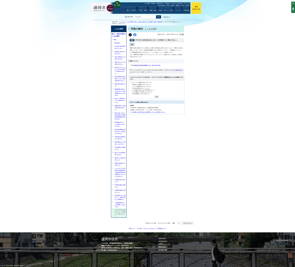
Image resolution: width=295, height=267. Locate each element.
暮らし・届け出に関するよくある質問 (143, 21)
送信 (156, 96)
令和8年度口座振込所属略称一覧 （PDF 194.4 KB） (147, 65)
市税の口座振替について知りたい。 (120, 164)
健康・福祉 (153, 10)
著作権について (162, 228)
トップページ (122, 21)
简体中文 (173, 5)
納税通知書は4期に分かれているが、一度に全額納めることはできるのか (120, 92)
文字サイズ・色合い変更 (177, 3)
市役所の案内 (162, 238)
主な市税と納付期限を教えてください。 (120, 47)
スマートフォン (188, 223)
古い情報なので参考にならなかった (142, 92)
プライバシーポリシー (150, 228)
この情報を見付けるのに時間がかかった (144, 90)
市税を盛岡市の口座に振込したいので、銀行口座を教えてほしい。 (120, 78)
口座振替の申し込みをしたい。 (120, 180)
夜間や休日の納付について (120, 84)
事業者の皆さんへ (160, 3)
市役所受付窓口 (163, 241)
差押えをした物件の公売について (120, 158)
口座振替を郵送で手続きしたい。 (120, 191)
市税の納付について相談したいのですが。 (120, 143)
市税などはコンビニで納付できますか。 (120, 63)
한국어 (182, 5)
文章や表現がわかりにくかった (141, 88)
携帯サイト (132, 228)
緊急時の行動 (196, 9)
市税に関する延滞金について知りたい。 (120, 137)
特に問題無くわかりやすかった (141, 93)
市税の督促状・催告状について (120, 148)
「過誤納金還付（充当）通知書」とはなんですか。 (120, 204)
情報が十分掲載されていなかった (142, 84)
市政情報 (186, 10)
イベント (178, 10)
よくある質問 (147, 3)
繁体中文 (178, 5)
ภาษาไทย (187, 5)
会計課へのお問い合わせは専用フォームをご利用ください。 (149, 112)
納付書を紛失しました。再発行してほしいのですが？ (120, 124)
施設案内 (153, 3)
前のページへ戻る (151, 223)
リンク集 (139, 228)
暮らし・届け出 (131, 10)
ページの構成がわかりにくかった (142, 86)
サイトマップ (186, 3)
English (168, 5)
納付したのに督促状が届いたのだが (120, 153)
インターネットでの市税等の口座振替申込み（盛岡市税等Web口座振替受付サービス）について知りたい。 (120, 172)
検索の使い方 (167, 17)
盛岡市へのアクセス (164, 244)
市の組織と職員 (163, 249)
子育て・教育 (143, 10)
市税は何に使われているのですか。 (120, 52)
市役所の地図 (128, 243)
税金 (155, 21)
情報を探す (130, 16)
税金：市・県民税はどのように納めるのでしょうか (120, 100)
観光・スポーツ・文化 (165, 10)
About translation (161, 5)
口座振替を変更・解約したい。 (120, 185)
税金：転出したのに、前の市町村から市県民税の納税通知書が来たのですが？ (120, 115)
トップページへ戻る (164, 223)
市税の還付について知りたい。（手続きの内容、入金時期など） (120, 197)
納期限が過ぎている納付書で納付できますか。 (120, 107)
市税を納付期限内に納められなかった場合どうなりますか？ (120, 131)
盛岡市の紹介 (162, 247)
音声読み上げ (168, 3)
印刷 (180, 34)
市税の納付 (160, 21)
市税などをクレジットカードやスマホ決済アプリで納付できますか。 (120, 70)
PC (179, 223)
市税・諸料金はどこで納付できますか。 (120, 57)
